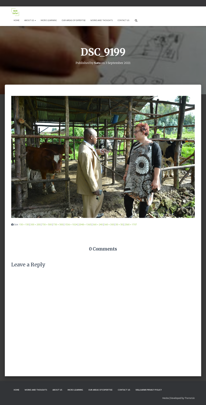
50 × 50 (119, 224)
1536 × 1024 (71, 224)
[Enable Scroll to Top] (200, 399)
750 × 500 (47, 224)
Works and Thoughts (36, 390)
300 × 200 (35, 224)
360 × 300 (109, 224)
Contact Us (123, 20)
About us (29, 20)
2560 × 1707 (130, 224)
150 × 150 (24, 224)
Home (16, 20)
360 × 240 (98, 224)
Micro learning (49, 20)
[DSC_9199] (103, 156)
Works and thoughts (101, 20)
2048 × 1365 (85, 224)
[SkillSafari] (15, 12)
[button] (35, 20)
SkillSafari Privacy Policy (149, 390)
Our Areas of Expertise (74, 20)
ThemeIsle (190, 398)
